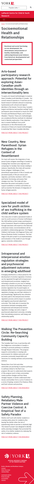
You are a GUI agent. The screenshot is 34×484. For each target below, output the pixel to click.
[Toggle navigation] (3, 20)
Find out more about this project (14, 133)
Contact (3, 468)
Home (3, 24)
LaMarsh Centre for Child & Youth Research (15, 14)
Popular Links (13, 8)
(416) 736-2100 (5, 470)
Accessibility (4, 478)
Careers (3, 480)
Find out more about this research (15, 388)
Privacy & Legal (5, 476)
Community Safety (6, 475)
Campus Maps (5, 471)
